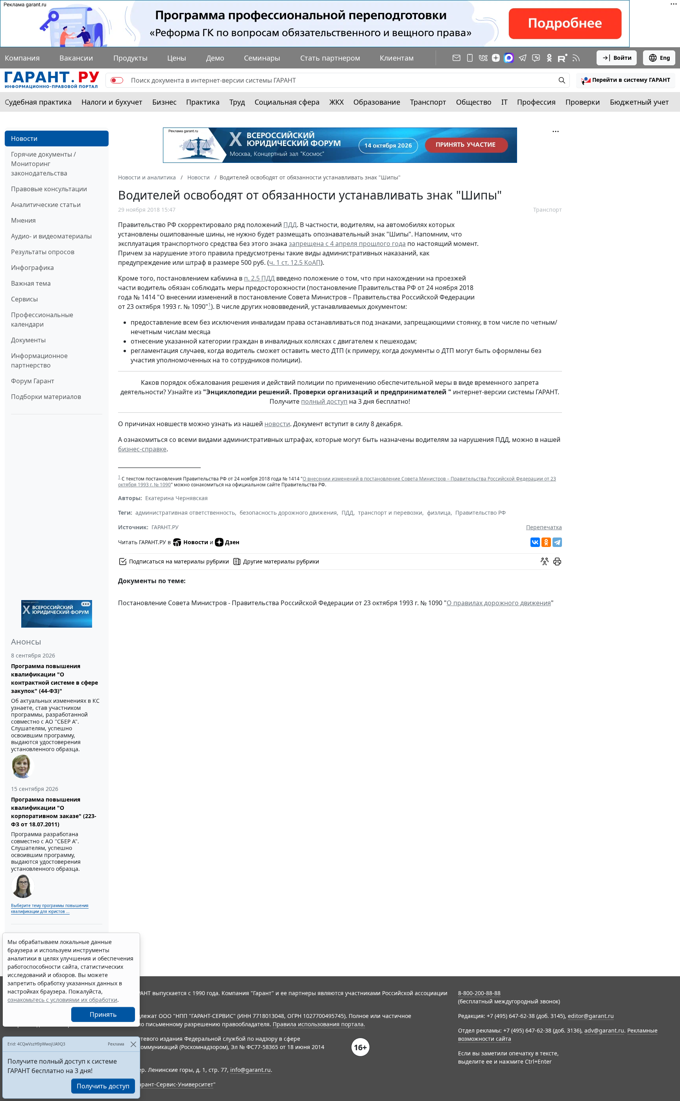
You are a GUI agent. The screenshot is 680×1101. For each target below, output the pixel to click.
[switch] (117, 80)
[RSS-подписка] (576, 58)
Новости (24, 138)
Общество (474, 102)
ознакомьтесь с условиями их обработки (62, 999)
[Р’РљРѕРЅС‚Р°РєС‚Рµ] (535, 542)
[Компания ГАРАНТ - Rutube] (562, 58)
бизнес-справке (142, 449)
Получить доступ (103, 1086)
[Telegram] (557, 542)
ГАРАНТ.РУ (165, 527)
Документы (28, 340)
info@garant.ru (250, 1069)
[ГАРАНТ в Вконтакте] (483, 58)
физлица (439, 512)
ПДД (290, 224)
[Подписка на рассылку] (456, 58)
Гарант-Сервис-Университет (174, 1084)
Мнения (23, 220)
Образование (376, 102)
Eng (665, 57)
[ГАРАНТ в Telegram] (522, 58)
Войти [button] (622, 57)
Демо (215, 58)
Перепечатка (544, 527)
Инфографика (32, 267)
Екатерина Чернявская (176, 498)
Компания (22, 58)
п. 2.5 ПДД (259, 278)
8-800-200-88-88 (479, 993)
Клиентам (397, 58)
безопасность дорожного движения (288, 512)
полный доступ (324, 401)
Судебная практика (38, 102)
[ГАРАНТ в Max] (509, 58)
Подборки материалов (46, 396)
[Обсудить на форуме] (544, 561)
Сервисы (24, 299)
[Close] (133, 1044)
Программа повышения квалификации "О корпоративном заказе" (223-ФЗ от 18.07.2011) (53, 812)
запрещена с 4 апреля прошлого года (347, 243)
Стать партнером (330, 58)
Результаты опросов (42, 252)
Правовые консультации (49, 189)
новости (277, 423)
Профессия (536, 102)
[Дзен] (496, 58)
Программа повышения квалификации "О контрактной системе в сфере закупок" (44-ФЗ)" (54, 678)
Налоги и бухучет (111, 102)
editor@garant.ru (591, 1016)
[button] (625, 80)
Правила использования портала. (319, 1024)
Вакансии (76, 58)
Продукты (130, 58)
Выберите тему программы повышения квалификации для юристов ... (50, 908)
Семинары (262, 58)
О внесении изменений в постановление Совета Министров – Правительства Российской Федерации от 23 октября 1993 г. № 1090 (337, 481)
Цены (176, 58)
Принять (103, 1014)
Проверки (582, 102)
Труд (237, 102)
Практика (203, 102)
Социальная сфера (287, 102)
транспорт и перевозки (390, 512)
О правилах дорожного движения (499, 603)
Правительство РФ (480, 512)
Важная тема (31, 283)
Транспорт (428, 102)
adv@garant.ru (604, 1030)
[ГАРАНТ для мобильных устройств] (470, 58)
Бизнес (164, 102)
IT (504, 102)
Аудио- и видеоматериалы (51, 236)
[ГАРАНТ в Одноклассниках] (549, 58)
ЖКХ (336, 102)
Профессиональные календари (42, 319)
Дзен (232, 542)
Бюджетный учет (639, 102)
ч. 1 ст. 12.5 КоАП (295, 262)
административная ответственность (185, 512)
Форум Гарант (32, 381)
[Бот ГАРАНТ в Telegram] (536, 58)
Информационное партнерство (39, 360)
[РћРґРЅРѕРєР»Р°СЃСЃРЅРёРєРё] (546, 542)
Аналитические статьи (46, 204)
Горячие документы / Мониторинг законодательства (43, 163)
